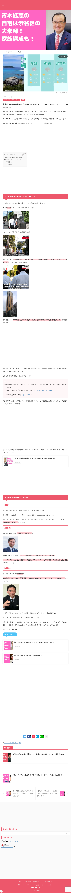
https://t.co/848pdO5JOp (43, 390)
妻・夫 (16, 743)
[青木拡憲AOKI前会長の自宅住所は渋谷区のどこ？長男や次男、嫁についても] (37, 736)
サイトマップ (36, 881)
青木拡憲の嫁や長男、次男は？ (13, 159)
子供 (20, 743)
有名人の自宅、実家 (9, 743)
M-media (35, 887)
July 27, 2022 (25, 395)
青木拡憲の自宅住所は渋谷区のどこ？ (15, 157)
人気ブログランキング (7, 847)
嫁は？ (9, 161)
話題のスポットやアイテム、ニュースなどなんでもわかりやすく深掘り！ (35, 885)
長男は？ (10, 163)
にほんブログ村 (14, 841)
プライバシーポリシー (46, 881)
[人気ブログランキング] (5, 845)
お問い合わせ (28, 881)
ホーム (20, 881)
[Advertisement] (35, 138)
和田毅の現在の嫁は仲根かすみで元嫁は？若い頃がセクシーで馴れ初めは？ (39, 754)
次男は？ (10, 164)
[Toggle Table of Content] (23, 154)
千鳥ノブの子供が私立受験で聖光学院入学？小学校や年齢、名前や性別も (38, 775)
